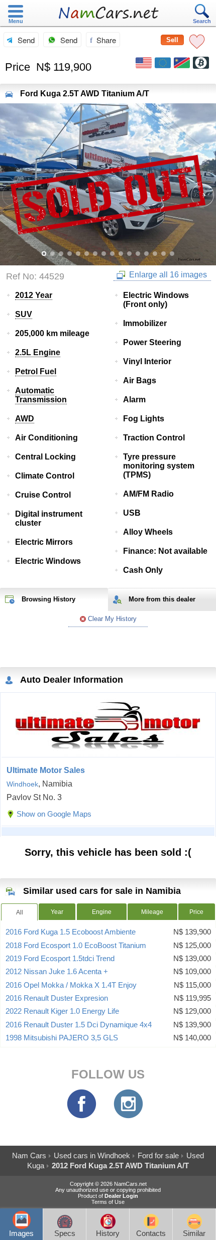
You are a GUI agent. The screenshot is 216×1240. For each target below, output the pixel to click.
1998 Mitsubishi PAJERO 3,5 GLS (62, 1038)
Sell (172, 40)
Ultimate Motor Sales (46, 770)
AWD (24, 418)
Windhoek (22, 784)
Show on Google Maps (54, 814)
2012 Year (33, 295)
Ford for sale (158, 1155)
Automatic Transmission (41, 395)
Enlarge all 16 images (167, 274)
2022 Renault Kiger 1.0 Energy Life (62, 1011)
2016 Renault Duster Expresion (57, 998)
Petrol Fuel (35, 371)
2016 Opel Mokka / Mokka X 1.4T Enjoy (71, 985)
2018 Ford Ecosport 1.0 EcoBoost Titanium (76, 946)
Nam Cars (29, 1155)
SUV (23, 314)
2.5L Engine (37, 352)
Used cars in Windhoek (92, 1155)
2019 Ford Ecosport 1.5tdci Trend (60, 959)
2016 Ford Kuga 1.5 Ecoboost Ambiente (71, 932)
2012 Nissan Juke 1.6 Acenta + (57, 972)
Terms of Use (108, 1202)
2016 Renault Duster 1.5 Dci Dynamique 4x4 (79, 1025)
